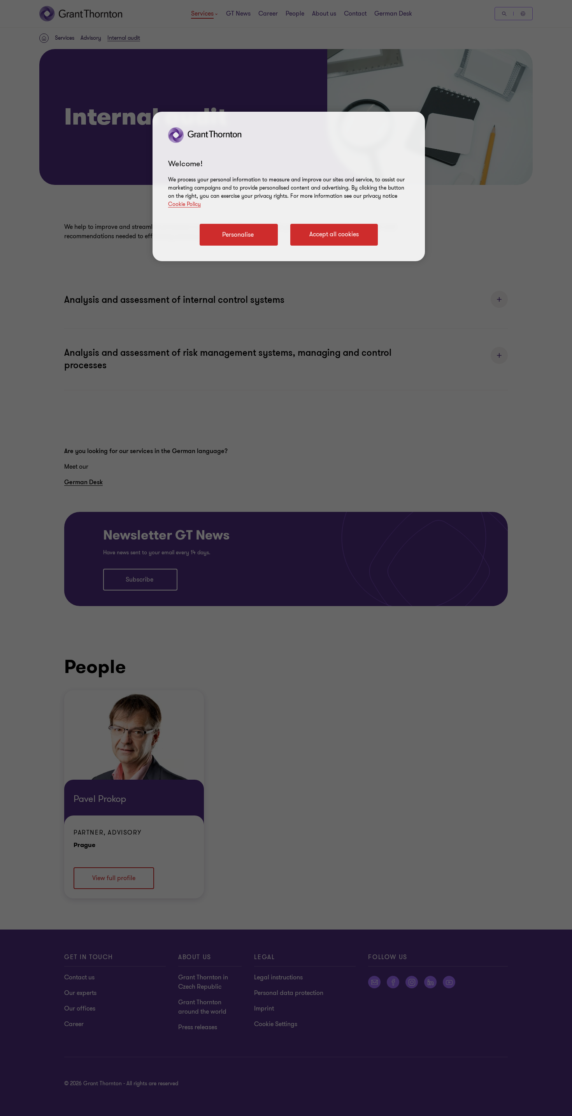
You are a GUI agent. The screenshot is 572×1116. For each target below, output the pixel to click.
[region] (289, 186)
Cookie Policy (184, 204)
